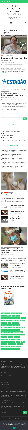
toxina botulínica (12, 344)
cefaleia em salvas (5, 320)
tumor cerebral (16, 348)
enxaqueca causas (20, 327)
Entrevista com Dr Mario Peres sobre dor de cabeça (14, 59)
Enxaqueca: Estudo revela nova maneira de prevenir (17, 217)
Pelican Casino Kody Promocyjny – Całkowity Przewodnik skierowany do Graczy (13, 396)
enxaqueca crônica (15, 329)
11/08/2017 (4, 62)
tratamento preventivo (6, 348)
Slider (22, 246)
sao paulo (17, 339)
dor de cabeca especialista (7, 99)
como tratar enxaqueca (14, 64)
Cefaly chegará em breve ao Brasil (17, 140)
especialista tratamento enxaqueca (12, 101)
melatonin (22, 334)
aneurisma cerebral (5, 313)
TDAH (23, 341)
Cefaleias (3, 55)
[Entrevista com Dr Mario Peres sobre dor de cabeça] (14, 44)
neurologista (4, 339)
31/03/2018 (12, 207)
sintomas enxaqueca (6, 341)
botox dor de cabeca (6, 64)
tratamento (20, 344)
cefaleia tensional (21, 320)
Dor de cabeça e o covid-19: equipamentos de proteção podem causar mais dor (12, 250)
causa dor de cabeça (6, 318)
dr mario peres (5, 327)
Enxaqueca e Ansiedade (6, 375)
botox (18, 315)
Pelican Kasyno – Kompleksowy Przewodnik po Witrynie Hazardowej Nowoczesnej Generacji (13, 392)
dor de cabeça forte (6, 325)
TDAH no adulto (4, 382)
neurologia (17, 337)
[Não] (26, 425)
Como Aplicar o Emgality (9, 194)
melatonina (4, 337)
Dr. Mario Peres (4, 129)
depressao (4, 322)
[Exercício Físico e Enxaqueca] (4, 206)
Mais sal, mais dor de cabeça (17, 211)
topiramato (4, 344)
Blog (19, 89)
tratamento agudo (5, 346)
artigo (19, 313)
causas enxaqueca (15, 318)
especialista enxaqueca (17, 332)
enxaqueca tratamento (6, 332)
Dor (9, 322)
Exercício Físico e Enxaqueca (17, 205)
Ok (14, 428)
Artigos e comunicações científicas (9, 89)
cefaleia (23, 318)
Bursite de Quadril (5, 384)
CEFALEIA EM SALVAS (15, 131)
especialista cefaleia (16, 99)
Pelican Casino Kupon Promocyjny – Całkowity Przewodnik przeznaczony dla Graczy (13, 399)
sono (13, 341)
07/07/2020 (4, 254)
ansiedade (14, 313)
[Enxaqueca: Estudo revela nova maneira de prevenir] (4, 219)
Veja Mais (4, 72)
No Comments (11, 62)
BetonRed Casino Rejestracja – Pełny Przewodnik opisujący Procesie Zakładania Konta (13, 407)
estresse (4, 334)
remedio (11, 339)
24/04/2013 (12, 220)
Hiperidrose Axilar (5, 377)
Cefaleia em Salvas (14, 129)
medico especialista (22, 101)
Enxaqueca (10, 191)
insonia (9, 334)
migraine (10, 337)
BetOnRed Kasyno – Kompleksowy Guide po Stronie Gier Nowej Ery (13, 403)
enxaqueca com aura (6, 329)
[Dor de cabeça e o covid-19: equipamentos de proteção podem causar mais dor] (14, 236)
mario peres (15, 334)
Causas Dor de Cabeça (8, 246)
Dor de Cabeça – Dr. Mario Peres (14, 8)
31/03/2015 (12, 213)
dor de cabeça (15, 322)
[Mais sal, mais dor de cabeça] (4, 212)
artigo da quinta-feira (6, 315)
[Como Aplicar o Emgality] (14, 181)
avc (13, 315)
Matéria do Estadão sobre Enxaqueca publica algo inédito (12, 94)
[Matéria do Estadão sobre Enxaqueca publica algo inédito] (14, 82)
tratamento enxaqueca (16, 346)
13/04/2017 (4, 97)
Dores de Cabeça (9, 55)
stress (18, 341)
